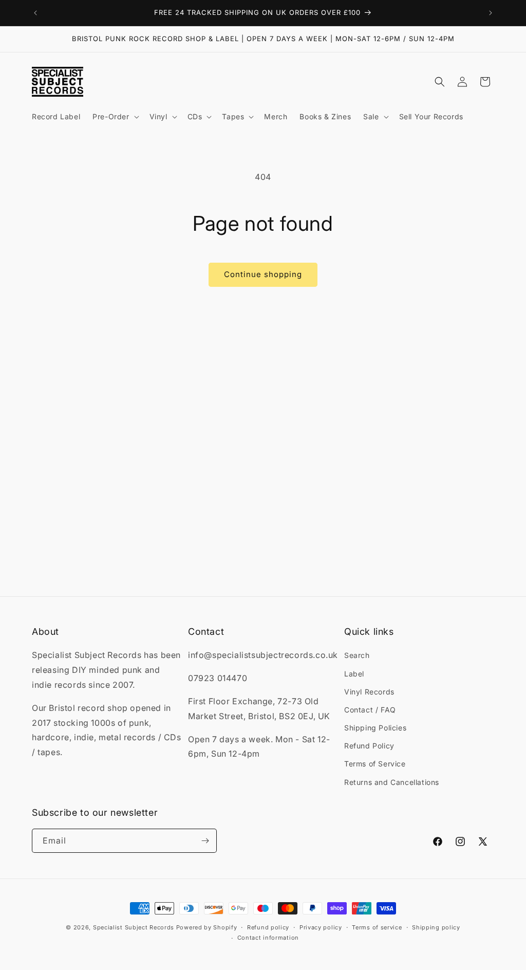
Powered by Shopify (206, 927)
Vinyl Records (369, 691)
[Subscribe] (205, 841)
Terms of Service (375, 763)
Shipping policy (436, 927)
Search (357, 655)
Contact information (268, 937)
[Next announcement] (490, 13)
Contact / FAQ (370, 709)
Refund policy (268, 927)
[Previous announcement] (35, 13)
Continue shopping (263, 274)
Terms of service (377, 927)
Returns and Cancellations (391, 782)
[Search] (439, 81)
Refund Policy (369, 745)
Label (354, 673)
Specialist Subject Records (133, 927)
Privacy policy (320, 927)
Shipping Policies (375, 727)
